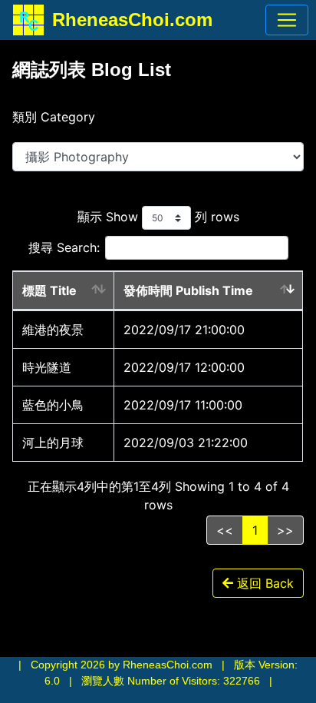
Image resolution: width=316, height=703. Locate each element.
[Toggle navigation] (286, 20)
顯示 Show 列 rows (158, 216)
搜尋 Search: (64, 247)
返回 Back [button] (263, 583)
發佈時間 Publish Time (188, 290)
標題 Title (49, 290)
